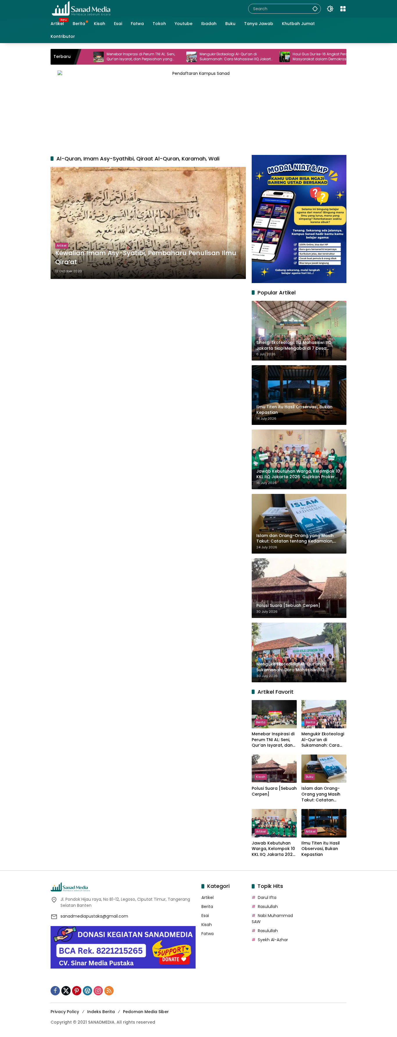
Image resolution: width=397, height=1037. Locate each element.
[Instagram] (98, 990)
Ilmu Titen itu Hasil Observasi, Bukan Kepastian (320, 848)
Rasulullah (268, 906)
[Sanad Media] (81, 8)
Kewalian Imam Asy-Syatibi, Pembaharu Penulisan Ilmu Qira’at (145, 257)
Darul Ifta (267, 897)
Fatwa (207, 934)
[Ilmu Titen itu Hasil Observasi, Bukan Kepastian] (323, 823)
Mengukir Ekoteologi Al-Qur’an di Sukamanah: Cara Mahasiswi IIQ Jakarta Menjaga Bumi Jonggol (205, 57)
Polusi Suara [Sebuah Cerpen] (274, 791)
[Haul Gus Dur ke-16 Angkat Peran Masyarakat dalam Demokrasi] (253, 57)
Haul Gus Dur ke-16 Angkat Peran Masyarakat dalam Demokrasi (290, 56)
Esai (205, 915)
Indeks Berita (101, 1012)
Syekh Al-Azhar (273, 940)
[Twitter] (66, 990)
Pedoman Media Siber (146, 1012)
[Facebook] (55, 990)
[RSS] (109, 990)
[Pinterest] (76, 990)
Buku (309, 776)
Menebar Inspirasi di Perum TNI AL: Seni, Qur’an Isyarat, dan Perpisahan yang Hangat (110, 57)
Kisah (260, 776)
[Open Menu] (342, 8)
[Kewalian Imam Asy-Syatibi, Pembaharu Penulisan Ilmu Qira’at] (148, 223)
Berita (260, 722)
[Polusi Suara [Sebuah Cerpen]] (274, 769)
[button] (315, 8)
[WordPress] (87, 990)
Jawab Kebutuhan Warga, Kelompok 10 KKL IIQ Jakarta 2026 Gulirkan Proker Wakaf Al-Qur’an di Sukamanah (273, 849)
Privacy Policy (65, 1012)
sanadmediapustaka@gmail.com (94, 916)
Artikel (62, 245)
